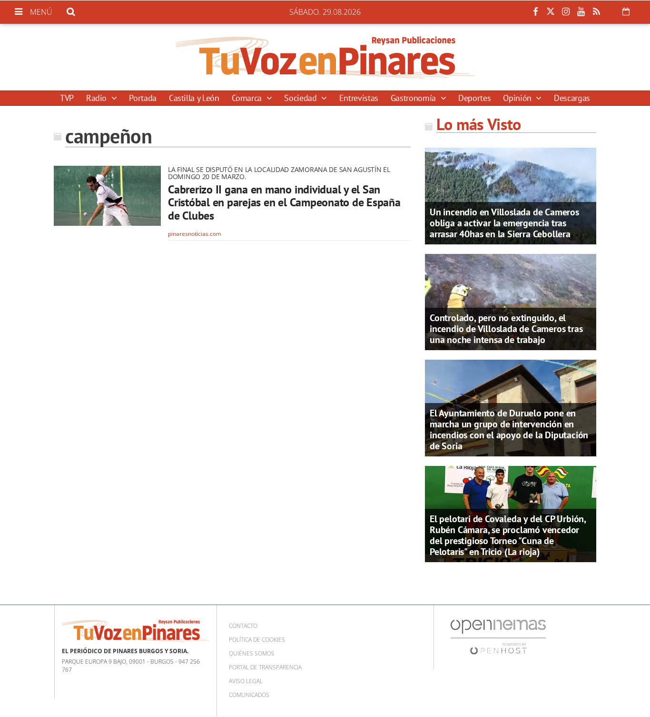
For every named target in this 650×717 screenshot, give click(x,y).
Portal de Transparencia (265, 667)
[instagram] (565, 11)
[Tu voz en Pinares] (325, 57)
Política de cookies (257, 640)
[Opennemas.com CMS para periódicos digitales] (498, 637)
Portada (142, 97)
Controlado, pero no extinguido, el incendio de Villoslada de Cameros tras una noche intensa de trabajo (506, 329)
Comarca (248, 97)
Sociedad (301, 97)
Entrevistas (358, 97)
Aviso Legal (246, 681)
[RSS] (596, 11)
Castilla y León (194, 97)
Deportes (474, 97)
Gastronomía (414, 97)
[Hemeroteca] (626, 11)
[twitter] (550, 11)
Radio (97, 97)
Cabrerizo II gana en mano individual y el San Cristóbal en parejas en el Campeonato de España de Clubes (284, 202)
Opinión (518, 97)
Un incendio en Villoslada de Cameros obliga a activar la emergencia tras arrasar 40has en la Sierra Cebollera (504, 223)
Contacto (243, 626)
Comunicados (249, 695)
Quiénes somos (252, 653)
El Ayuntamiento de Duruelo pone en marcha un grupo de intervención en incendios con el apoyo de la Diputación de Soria (509, 429)
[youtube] (581, 11)
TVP (67, 97)
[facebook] (535, 11)
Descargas (572, 97)
